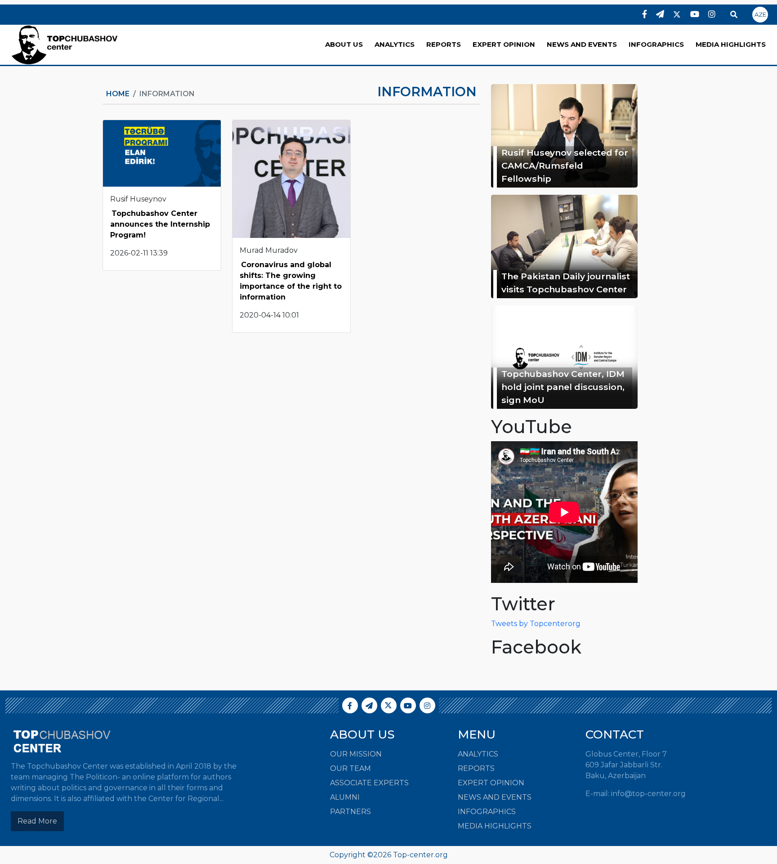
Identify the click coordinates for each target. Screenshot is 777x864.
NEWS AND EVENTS (582, 44)
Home (118, 94)
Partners (350, 811)
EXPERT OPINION (504, 44)
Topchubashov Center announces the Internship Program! (160, 224)
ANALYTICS (395, 44)
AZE (760, 14)
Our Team (350, 768)
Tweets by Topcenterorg (536, 623)
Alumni (345, 797)
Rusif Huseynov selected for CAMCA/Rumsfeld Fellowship (564, 165)
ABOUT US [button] (344, 44)
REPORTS (443, 44)
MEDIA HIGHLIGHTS (731, 44)
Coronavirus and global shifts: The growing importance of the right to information (291, 280)
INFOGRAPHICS (656, 44)
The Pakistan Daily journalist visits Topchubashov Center (565, 283)
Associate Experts (369, 783)
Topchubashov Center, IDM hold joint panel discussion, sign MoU (563, 386)
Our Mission (356, 754)
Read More (37, 821)
